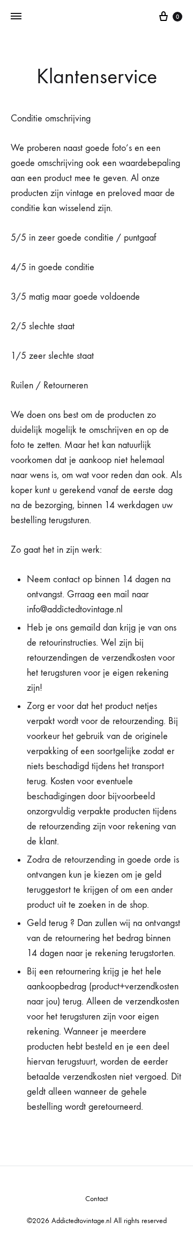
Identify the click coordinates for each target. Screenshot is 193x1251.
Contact (96, 1198)
